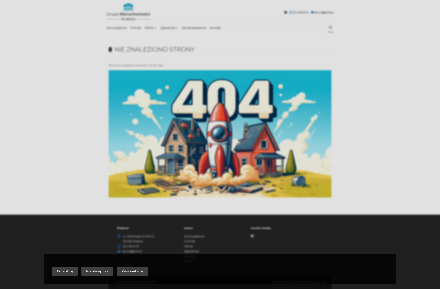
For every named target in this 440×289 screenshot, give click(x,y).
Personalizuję (132, 271)
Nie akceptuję (97, 271)
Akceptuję (65, 271)
